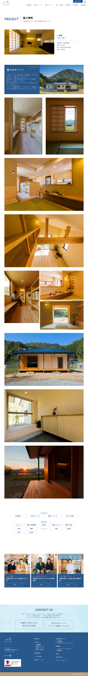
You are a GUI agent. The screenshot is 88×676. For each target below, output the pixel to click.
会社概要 (75, 5)
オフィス (19, 525)
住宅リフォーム (38, 5)
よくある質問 (38, 656)
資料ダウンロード (39, 660)
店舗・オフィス (49, 5)
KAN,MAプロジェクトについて (65, 643)
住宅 (19, 529)
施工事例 (68, 5)
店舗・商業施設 (31, 525)
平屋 (56, 529)
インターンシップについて (64, 648)
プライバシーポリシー (61, 660)
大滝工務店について (61, 639)
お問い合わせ (78, 1)
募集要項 (59, 650)
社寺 (19, 532)
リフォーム (44, 529)
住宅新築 (28, 5)
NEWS (57, 654)
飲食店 (44, 525)
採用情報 (83, 5)
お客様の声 (37, 653)
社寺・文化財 (59, 5)
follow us (6, 655)
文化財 (31, 532)
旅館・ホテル (56, 525)
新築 (31, 529)
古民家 (69, 529)
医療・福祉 (69, 525)
